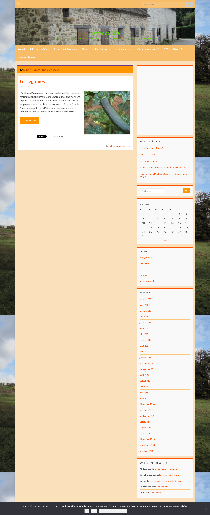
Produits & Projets (65, 49)
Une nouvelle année (149, 161)
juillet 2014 (145, 421)
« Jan (164, 240)
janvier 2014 (145, 433)
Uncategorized (147, 280)
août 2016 (144, 345)
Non (94, 510)
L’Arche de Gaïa (39, 49)
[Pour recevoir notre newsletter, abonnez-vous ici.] (18, 3)
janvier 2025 (145, 299)
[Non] (206, 508)
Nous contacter (26, 56)
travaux (143, 275)
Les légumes (32, 81)
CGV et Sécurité (173, 49)
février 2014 (145, 427)
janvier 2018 (145, 322)
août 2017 (144, 328)
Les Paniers (162, 486)
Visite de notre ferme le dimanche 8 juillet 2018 (162, 167)
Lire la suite (30, 120)
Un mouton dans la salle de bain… (167, 481)
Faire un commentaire (119, 146)
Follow (60, 136)
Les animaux (145, 263)
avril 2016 (144, 351)
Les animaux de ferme (167, 469)
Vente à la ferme (147, 154)
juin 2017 (144, 334)
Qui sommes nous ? (148, 49)
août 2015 (144, 375)
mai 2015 (144, 392)
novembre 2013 (147, 445)
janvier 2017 (145, 340)
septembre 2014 (148, 416)
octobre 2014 (146, 410)
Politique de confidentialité (113, 510)
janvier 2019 (145, 310)
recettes (144, 269)
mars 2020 (145, 305)
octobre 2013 (146, 451)
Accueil (21, 49)
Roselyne (27, 86)
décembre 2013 (147, 439)
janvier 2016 (145, 357)
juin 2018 (144, 316)
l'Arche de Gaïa (105, 33)
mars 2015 (145, 398)
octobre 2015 (146, 363)
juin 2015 (144, 386)
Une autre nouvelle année (152, 148)
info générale (146, 257)
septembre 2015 (148, 369)
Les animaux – (123, 49)
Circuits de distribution (95, 49)
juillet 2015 (145, 380)
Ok (87, 510)
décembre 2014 (147, 404)
